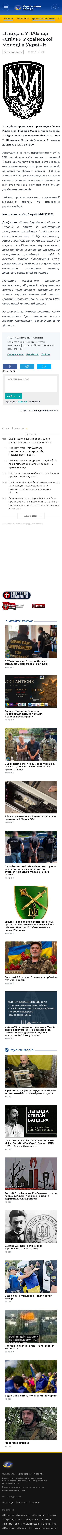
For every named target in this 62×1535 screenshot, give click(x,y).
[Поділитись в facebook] (10, 366)
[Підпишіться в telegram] (27, 366)
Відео (8, 1097)
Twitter (45, 354)
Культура (9, 1528)
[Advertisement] (31, 557)
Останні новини (13, 428)
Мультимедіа (31, 1523)
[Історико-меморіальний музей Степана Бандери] (46, 606)
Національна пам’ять (38, 1519)
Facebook (32, 354)
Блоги (23, 1528)
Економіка (49, 1523)
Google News (15, 354)
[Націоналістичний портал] (16, 606)
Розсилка (34, 1502)
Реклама (21, 1502)
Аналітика (22, 18)
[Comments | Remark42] (31, 394)
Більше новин (30, 516)
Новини (8, 18)
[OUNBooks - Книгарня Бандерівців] (31, 595)
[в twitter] (44, 366)
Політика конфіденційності (13, 1491)
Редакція (8, 1502)
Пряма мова (11, 1523)
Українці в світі (13, 1519)
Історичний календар (44, 1528)
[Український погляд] (8, 1464)
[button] (5, 7)
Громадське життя (43, 18)
